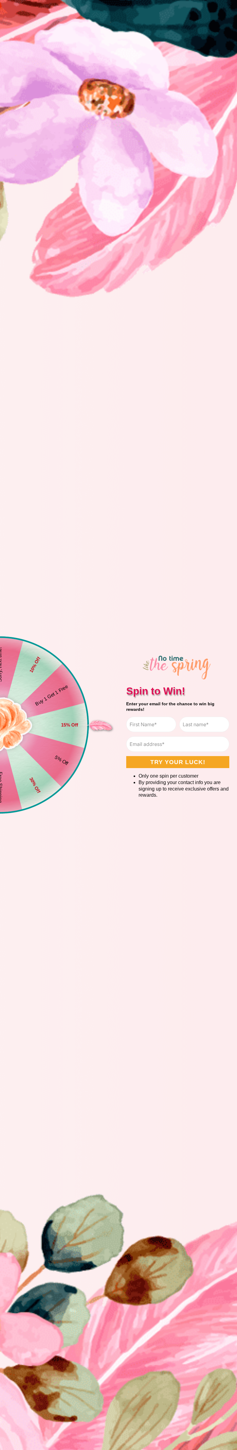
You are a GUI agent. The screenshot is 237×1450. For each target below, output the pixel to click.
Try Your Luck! (177, 762)
